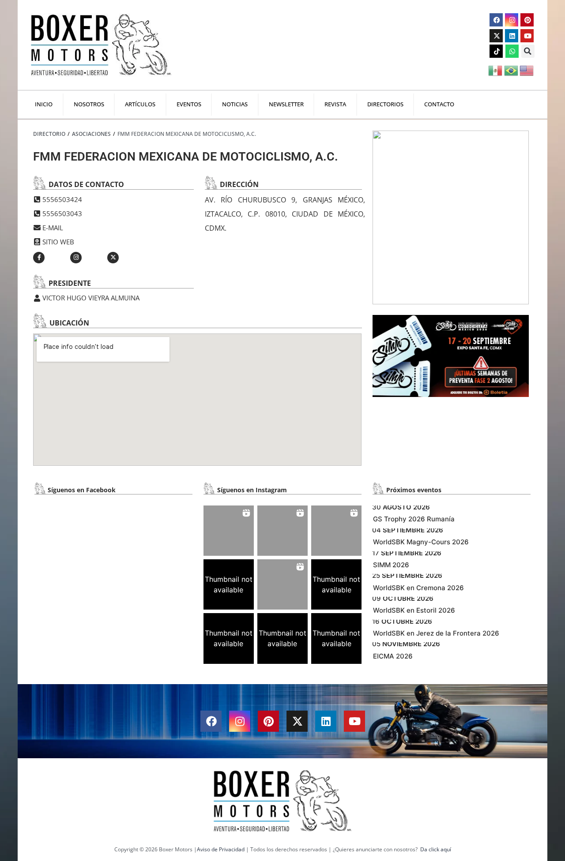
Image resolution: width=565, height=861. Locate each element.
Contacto (439, 104)
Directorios (385, 104)
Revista (335, 104)
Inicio (44, 104)
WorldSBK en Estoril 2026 (414, 610)
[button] (528, 51)
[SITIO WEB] (36, 241)
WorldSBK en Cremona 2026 (418, 588)
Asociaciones (91, 134)
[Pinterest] (527, 19)
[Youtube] (527, 35)
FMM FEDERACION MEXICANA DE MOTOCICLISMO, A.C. (186, 134)
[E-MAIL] (36, 227)
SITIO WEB (58, 241)
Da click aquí (435, 849)
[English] (527, 69)
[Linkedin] (511, 35)
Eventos (189, 104)
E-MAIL (52, 227)
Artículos (140, 104)
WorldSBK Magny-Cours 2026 (421, 542)
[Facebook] (496, 19)
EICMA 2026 (393, 656)
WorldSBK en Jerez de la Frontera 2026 (436, 633)
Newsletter (286, 104)
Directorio (49, 134)
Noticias (235, 104)
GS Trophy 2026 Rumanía (414, 519)
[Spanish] (496, 69)
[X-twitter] (496, 35)
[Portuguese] (512, 69)
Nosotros (89, 104)
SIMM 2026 (391, 565)
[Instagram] (511, 19)
